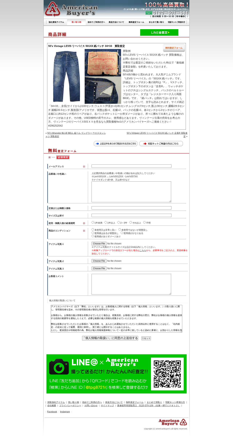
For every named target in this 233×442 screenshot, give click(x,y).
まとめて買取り (154, 402)
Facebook (52, 411)
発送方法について (114, 402)
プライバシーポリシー (70, 405)
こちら (143, 250)
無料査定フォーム (134, 402)
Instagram (65, 411)
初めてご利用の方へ (92, 402)
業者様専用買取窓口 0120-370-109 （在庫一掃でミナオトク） (148, 405)
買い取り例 (73, 402)
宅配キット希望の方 (175, 402)
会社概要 (51, 405)
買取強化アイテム (56, 402)
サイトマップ (107, 405)
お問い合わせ (91, 405)
